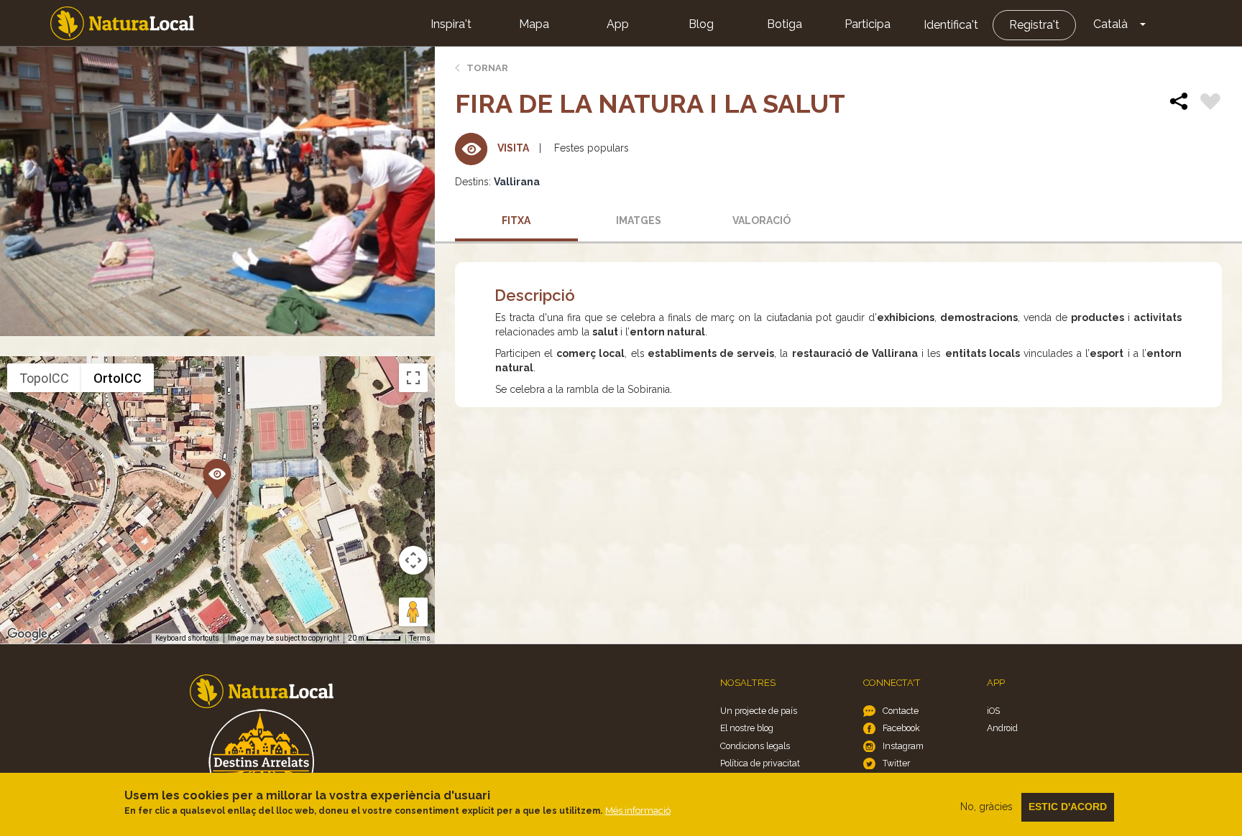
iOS (993, 710)
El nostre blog (746, 728)
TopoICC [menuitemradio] (44, 378)
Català (1110, 24)
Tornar (487, 67)
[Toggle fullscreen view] (413, 377)
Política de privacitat (760, 763)
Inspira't (451, 24)
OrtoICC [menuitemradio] (117, 378)
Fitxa (516, 220)
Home (122, 23)
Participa (868, 24)
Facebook (901, 728)
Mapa (534, 24)
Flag (1210, 103)
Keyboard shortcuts (187, 638)
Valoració (761, 220)
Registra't (1034, 25)
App (618, 24)
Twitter (896, 763)
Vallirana (517, 181)
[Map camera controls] (413, 560)
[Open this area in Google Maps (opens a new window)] (27, 634)
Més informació (638, 810)
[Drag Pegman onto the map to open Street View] (413, 612)
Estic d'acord (1068, 806)
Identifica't (951, 25)
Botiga (784, 24)
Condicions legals (755, 745)
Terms (420, 638)
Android (1002, 728)
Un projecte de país (758, 710)
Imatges (638, 220)
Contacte (901, 710)
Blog (701, 24)
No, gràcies (986, 806)
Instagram (903, 745)
